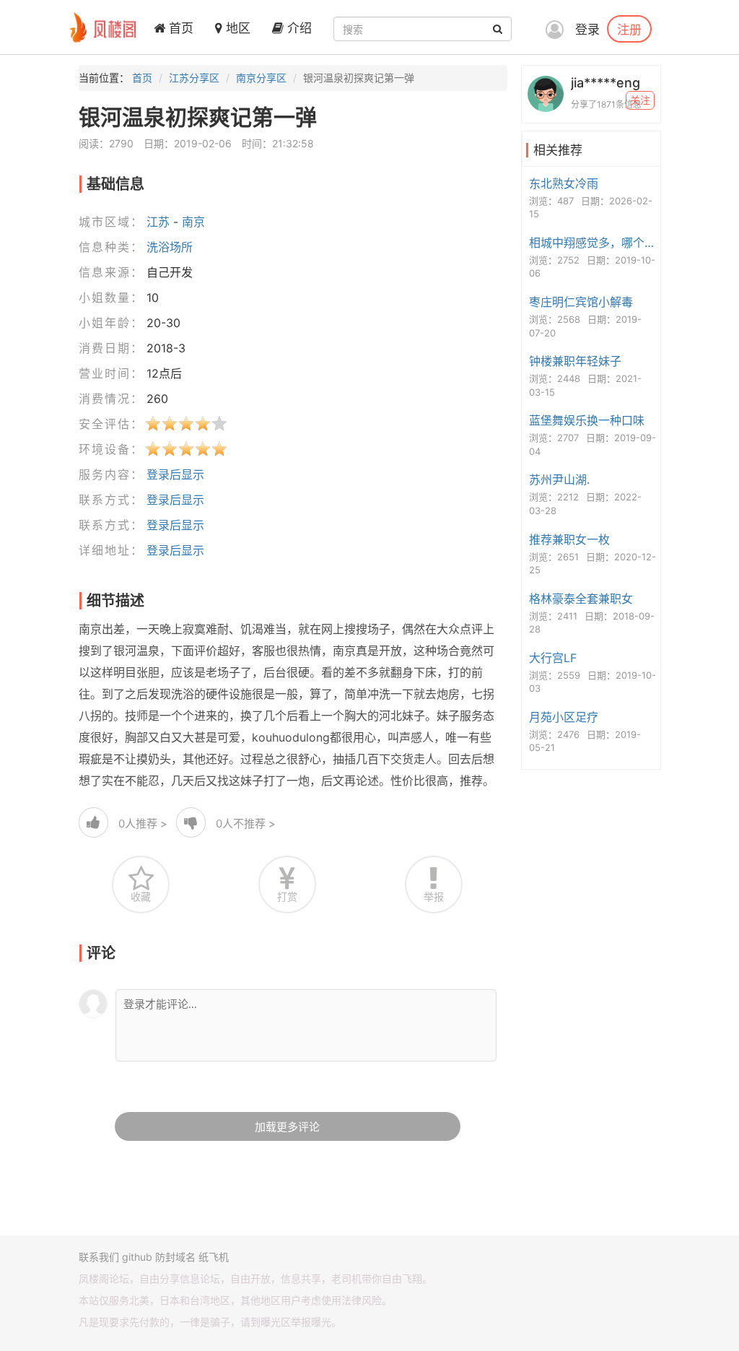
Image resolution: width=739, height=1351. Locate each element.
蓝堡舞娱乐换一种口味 (586, 420)
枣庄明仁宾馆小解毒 (581, 302)
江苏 (158, 221)
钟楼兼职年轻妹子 (575, 361)
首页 (179, 28)
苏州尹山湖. (559, 479)
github (137, 1257)
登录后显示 (175, 474)
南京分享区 (261, 77)
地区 (236, 28)
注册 (629, 29)
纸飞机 (213, 1257)
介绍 (298, 28)
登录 (587, 29)
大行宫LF (553, 658)
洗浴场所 (170, 247)
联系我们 (99, 1257)
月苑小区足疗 (563, 717)
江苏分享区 (194, 77)
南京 (193, 221)
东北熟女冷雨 (563, 183)
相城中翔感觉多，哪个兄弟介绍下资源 (593, 242)
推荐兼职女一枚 (569, 539)
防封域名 (175, 1257)
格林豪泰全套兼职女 (581, 598)
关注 (640, 100)
